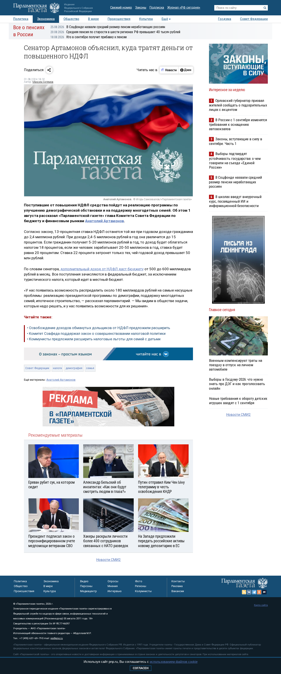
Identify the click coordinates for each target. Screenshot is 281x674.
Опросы (113, 581)
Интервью (115, 591)
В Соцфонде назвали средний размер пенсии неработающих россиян (107, 27)
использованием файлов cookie (174, 661)
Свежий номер (121, 7)
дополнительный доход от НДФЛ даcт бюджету (102, 269)
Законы (140, 7)
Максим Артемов (42, 81)
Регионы (140, 586)
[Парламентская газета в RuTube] (264, 592)
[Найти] (265, 8)
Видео (84, 581)
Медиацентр (88, 591)
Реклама (177, 586)
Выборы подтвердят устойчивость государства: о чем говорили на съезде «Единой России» (235, 160)
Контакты (178, 581)
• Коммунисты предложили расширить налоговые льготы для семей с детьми (93, 339)
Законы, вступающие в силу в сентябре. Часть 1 (235, 141)
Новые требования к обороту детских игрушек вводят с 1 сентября (238, 400)
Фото (138, 581)
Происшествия (119, 19)
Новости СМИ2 (108, 560)
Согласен (140, 668)
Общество (71, 19)
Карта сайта (261, 605)
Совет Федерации (254, 19)
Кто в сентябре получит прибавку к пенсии (88, 37)
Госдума (224, 19)
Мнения (113, 586)
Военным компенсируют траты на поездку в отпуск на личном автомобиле (235, 364)
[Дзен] (185, 70)
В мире (93, 19)
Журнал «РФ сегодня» (183, 7)
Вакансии (177, 591)
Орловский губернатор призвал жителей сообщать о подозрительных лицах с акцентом (238, 105)
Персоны (86, 586)
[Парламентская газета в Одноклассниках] (259, 592)
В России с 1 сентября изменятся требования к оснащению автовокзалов (238, 124)
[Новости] (169, 70)
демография (74, 368)
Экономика (46, 19)
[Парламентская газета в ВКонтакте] (249, 592)
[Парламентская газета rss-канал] (244, 592)
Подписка (157, 7)
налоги (57, 368)
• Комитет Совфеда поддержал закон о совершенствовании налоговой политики (96, 333)
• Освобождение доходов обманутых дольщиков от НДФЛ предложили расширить (98, 328)
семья (90, 368)
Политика (20, 19)
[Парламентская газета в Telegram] (254, 592)
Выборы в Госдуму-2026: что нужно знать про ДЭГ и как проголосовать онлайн (237, 383)
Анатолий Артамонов (104, 221)
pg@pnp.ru (56, 638)
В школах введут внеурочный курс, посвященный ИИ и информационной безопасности (235, 201)
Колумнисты (143, 591)
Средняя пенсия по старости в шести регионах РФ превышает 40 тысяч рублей (115, 32)
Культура (146, 19)
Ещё (165, 19)
